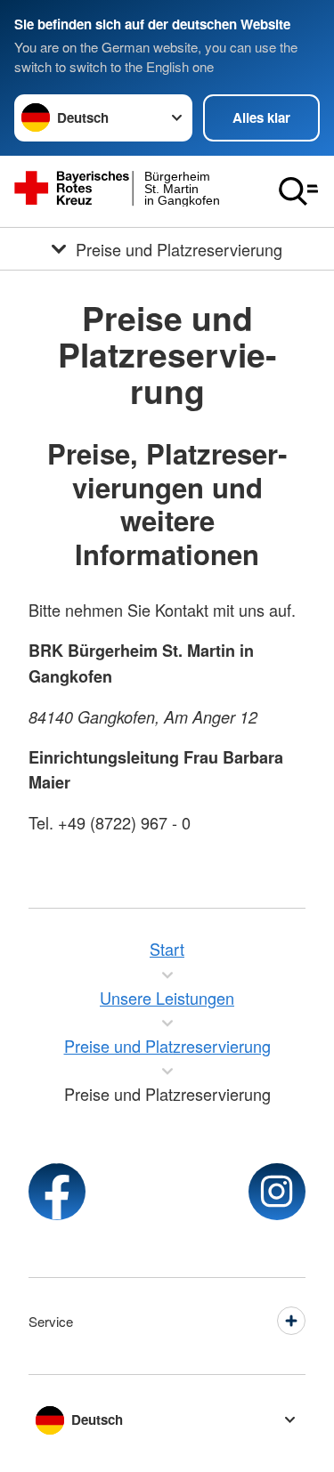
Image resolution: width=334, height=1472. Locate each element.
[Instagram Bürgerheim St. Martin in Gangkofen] (276, 1191)
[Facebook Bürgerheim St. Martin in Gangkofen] (57, 1191)
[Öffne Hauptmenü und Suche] (298, 191)
